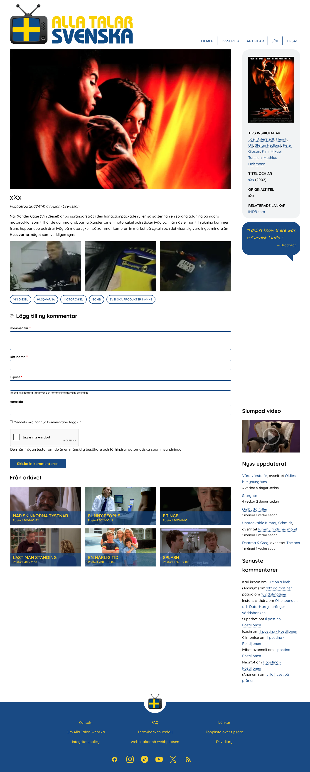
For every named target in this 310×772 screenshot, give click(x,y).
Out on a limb (279, 582)
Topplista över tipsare (224, 732)
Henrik (281, 139)
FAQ (155, 722)
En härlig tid (103, 557)
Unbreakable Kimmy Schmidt (267, 522)
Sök (275, 41)
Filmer (207, 41)
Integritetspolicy (86, 741)
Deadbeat (288, 245)
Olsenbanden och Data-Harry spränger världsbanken (270, 606)
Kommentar (19, 328)
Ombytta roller (254, 509)
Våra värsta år (254, 475)
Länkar (224, 722)
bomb (96, 299)
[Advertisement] (271, 334)
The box (293, 542)
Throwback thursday (154, 732)
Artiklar (255, 41)
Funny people (104, 515)
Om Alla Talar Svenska (86, 732)
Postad (26, 520)
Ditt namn (17, 357)
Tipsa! (291, 41)
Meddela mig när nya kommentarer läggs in (47, 422)
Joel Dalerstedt (261, 139)
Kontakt (86, 722)
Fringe (170, 515)
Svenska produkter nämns (131, 299)
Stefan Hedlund (268, 145)
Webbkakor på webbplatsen (155, 741)
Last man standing (35, 557)
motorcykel (73, 299)
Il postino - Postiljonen (278, 631)
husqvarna (46, 299)
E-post (15, 377)
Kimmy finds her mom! (277, 529)
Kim (265, 151)
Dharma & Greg (255, 542)
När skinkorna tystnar (40, 515)
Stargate (249, 495)
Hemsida (16, 402)
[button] (45, 266)
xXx (251, 179)
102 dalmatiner (279, 588)
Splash (171, 557)
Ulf (250, 145)
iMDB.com (256, 211)
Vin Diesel (20, 299)
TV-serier (230, 41)
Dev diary (224, 741)
